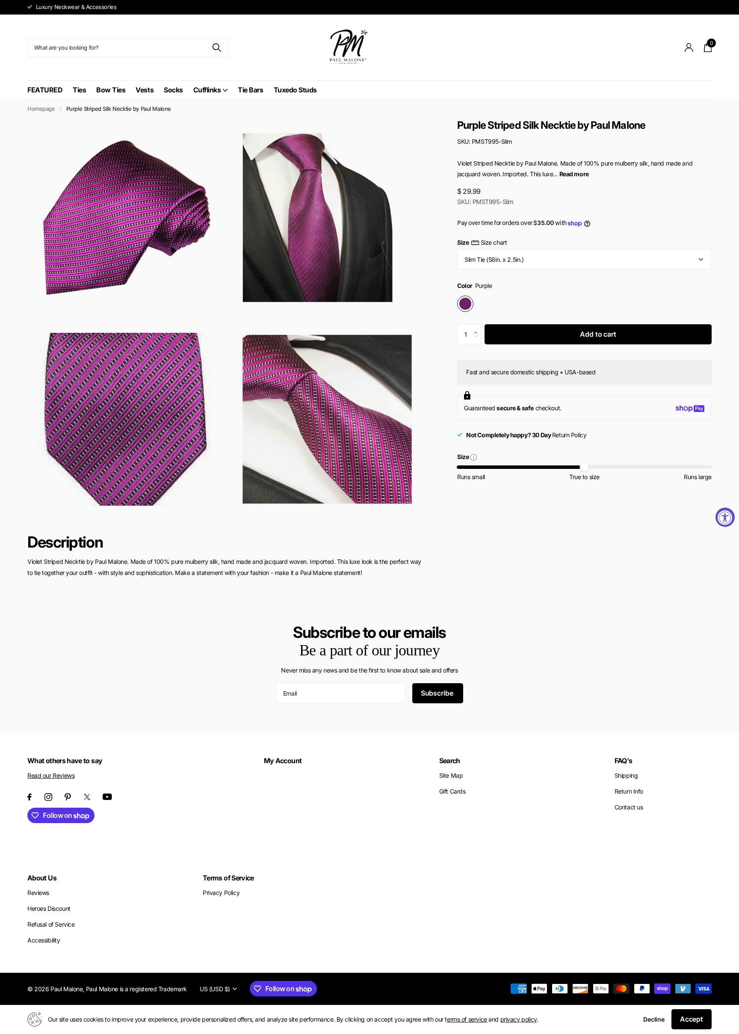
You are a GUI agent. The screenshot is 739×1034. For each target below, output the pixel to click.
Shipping (626, 775)
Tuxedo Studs (295, 90)
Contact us (629, 807)
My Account (283, 760)
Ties (79, 90)
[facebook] (29, 797)
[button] (477, 327)
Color (474, 286)
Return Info (629, 791)
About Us (41, 878)
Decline (654, 1019)
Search (449, 760)
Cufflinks (207, 90)
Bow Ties (110, 90)
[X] (87, 797)
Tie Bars (250, 90)
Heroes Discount (49, 908)
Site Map (451, 775)
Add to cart (598, 334)
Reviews (38, 892)
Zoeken (216, 47)
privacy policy (518, 1019)
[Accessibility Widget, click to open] (725, 517)
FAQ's (624, 760)
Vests (145, 90)
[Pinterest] (68, 797)
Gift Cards (452, 791)
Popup (473, 456)
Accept (691, 1019)
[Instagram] (48, 797)
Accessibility (43, 940)
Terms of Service (228, 878)
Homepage (41, 108)
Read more (574, 174)
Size (482, 242)
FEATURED (44, 90)
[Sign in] (689, 47)
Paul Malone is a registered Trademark (136, 989)
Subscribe (438, 693)
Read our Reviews (50, 775)
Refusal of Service (50, 924)
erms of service (467, 1019)
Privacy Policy (221, 892)
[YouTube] (107, 797)
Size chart (494, 242)
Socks (173, 90)
